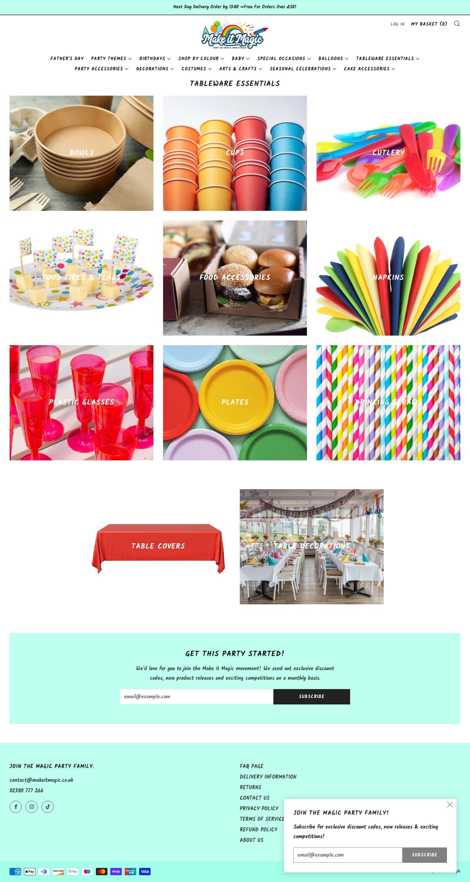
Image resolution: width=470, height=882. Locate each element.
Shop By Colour (198, 58)
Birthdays (152, 58)
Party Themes (108, 58)
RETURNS (250, 788)
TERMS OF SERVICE (262, 819)
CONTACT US (255, 798)
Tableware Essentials (385, 58)
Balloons (330, 58)
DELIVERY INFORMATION (268, 777)
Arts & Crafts (238, 69)
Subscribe (312, 696)
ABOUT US (251, 841)
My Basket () (429, 24)
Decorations (152, 69)
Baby (238, 58)
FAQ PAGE (251, 767)
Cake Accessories (367, 69)
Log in (398, 24)
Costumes (194, 69)
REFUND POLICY (258, 830)
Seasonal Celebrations (300, 69)
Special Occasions (281, 58)
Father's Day (67, 58)
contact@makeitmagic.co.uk (41, 780)
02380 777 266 (26, 791)
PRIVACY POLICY (259, 809)
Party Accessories (99, 69)
